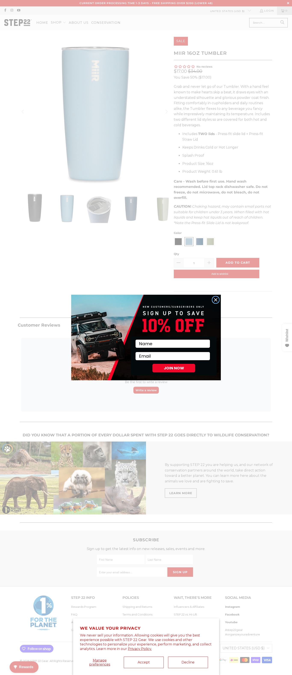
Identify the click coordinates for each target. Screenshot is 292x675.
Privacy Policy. (140, 649)
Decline (188, 662)
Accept (144, 662)
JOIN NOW (174, 368)
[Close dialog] (215, 299)
